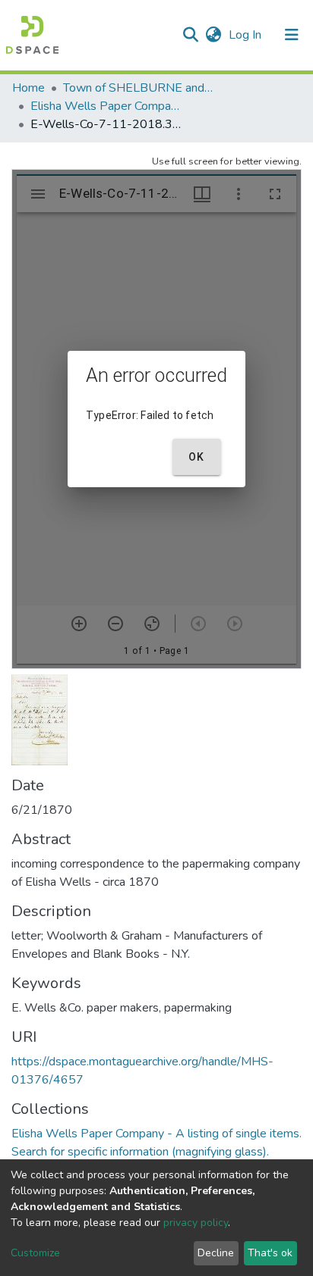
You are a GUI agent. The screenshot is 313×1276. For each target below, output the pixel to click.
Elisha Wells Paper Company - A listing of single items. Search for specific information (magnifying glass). (106, 106)
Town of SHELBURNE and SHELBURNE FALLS (139, 88)
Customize (35, 1253)
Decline (216, 1253)
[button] (213, 35)
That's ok (270, 1253)
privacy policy (195, 1222)
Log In (246, 35)
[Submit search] (190, 35)
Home (28, 88)
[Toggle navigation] (291, 35)
